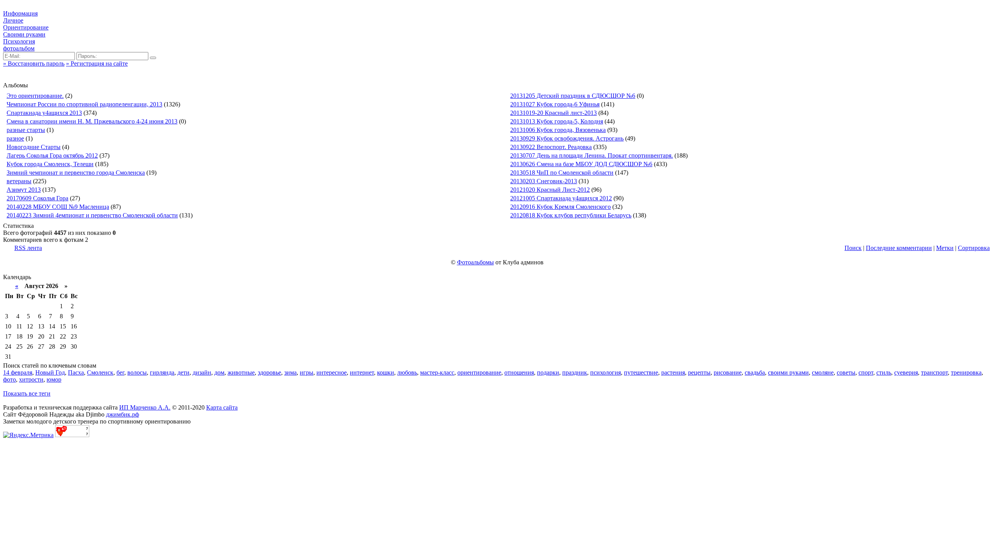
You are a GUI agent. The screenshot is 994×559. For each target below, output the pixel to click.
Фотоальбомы (475, 262)
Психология (19, 41)
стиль (883, 372)
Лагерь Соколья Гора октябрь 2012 (52, 155)
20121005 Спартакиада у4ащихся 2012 (561, 198)
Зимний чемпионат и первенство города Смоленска (76, 172)
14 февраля (17, 372)
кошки (385, 372)
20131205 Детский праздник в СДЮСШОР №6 (572, 95)
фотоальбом (19, 48)
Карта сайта (222, 407)
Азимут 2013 (24, 189)
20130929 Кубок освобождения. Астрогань (567, 138)
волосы (137, 372)
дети (183, 372)
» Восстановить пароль (33, 63)
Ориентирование (26, 27)
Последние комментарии (899, 248)
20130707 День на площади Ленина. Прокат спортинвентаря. (591, 155)
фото (9, 379)
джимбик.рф (122, 414)
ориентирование (479, 372)
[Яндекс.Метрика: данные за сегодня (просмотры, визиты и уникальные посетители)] (28, 435)
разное (15, 138)
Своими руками (24, 34)
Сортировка (974, 248)
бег (120, 372)
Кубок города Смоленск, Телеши (50, 164)
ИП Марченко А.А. (144, 407)
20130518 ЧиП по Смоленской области (561, 172)
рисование (728, 372)
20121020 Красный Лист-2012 (550, 189)
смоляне (823, 372)
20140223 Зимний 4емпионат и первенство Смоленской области (92, 215)
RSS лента (28, 248)
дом (219, 372)
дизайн (202, 372)
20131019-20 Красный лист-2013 (553, 112)
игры (306, 372)
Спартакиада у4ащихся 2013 (44, 112)
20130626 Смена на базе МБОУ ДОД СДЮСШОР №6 (581, 164)
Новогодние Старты (34, 147)
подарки (548, 372)
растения (673, 372)
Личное (13, 20)
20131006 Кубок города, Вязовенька (558, 130)
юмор (54, 379)
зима (290, 372)
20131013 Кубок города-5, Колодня (556, 121)
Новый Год (50, 372)
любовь (407, 372)
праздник (574, 372)
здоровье (269, 372)
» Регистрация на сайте (97, 63)
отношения (519, 372)
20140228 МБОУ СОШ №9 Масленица (58, 206)
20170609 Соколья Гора (37, 198)
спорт (865, 372)
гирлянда (162, 372)
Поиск (853, 248)
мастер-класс (437, 372)
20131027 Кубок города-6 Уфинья (555, 104)
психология (605, 372)
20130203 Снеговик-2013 (543, 181)
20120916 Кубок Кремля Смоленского (560, 206)
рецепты (699, 372)
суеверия (906, 372)
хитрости (31, 379)
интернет (362, 372)
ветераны (19, 181)
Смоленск (100, 372)
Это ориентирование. (35, 95)
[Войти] (153, 58)
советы (846, 372)
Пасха (76, 372)
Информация (20, 13)
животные (241, 372)
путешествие (641, 372)
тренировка (966, 372)
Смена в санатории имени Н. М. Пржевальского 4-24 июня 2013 (92, 121)
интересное (331, 372)
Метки (945, 248)
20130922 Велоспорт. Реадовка (551, 147)
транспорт (934, 372)
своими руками (788, 372)
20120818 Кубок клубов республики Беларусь (570, 215)
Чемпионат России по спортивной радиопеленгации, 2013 (84, 104)
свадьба (755, 372)
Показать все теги (26, 393)
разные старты (26, 130)
